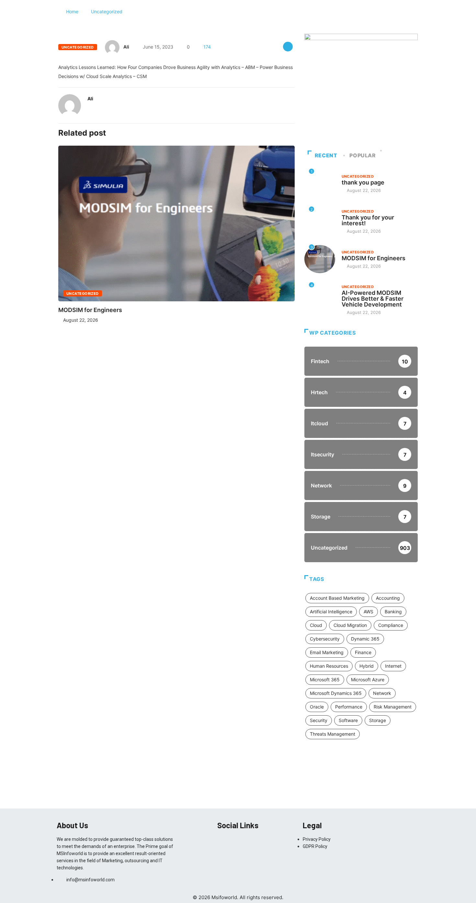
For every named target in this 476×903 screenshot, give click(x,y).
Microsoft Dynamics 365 (336, 693)
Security (318, 720)
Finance (363, 652)
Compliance (390, 625)
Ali (126, 47)
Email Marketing (327, 652)
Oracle (317, 706)
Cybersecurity (325, 638)
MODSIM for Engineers (90, 310)
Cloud (316, 625)
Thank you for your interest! (368, 220)
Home (72, 11)
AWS (368, 611)
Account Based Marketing (337, 598)
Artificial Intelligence (331, 611)
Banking (393, 611)
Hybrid (366, 666)
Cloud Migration (350, 625)
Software (348, 720)
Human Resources (329, 666)
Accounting (388, 598)
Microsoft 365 (325, 679)
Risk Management (393, 706)
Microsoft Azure (367, 679)
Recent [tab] (326, 155)
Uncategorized (106, 11)
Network (382, 693)
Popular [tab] (362, 155)
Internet (393, 666)
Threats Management (332, 734)
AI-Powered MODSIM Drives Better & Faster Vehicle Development (372, 298)
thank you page (363, 182)
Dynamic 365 (365, 638)
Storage (377, 720)
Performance (348, 706)
